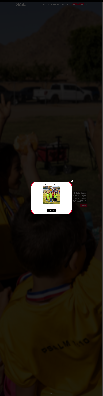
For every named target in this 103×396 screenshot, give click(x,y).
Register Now (51, 210)
